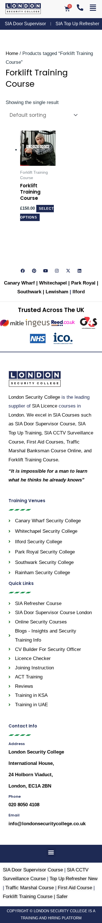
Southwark (30, 291)
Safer (62, 896)
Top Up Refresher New (73, 878)
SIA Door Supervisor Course (45, 424)
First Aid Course (75, 887)
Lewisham (58, 291)
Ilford (79, 291)
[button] (51, 852)
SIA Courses (66, 415)
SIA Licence (44, 406)
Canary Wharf (19, 283)
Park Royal (83, 283)
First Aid (45, 442)
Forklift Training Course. (34, 459)
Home (12, 53)
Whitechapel (53, 283)
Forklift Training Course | (29, 896)
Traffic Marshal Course (29, 887)
